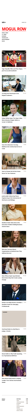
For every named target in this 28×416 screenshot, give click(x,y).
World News (5, 32)
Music (3, 41)
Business (4, 36)
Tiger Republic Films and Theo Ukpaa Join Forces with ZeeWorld (12, 69)
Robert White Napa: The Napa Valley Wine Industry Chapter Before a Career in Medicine (12, 120)
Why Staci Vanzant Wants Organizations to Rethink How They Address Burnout (12, 251)
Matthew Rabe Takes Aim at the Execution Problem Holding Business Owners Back (12, 224)
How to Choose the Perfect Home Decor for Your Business (11, 172)
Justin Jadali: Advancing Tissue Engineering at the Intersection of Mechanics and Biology (11, 198)
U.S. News (4, 34)
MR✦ (4, 22)
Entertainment (5, 39)
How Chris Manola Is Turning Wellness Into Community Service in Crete (12, 146)
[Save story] (24, 52)
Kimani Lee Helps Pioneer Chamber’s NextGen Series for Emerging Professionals (12, 304)
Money (18, 407)
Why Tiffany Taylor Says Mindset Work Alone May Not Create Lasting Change (12, 278)
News (18, 400)
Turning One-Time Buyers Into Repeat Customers (10, 94)
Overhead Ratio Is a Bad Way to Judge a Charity (11, 330)
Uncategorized (20, 402)
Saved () (24, 22)
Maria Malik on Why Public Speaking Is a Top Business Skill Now (12, 354)
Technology (5, 37)
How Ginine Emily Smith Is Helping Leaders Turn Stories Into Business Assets (11, 380)
